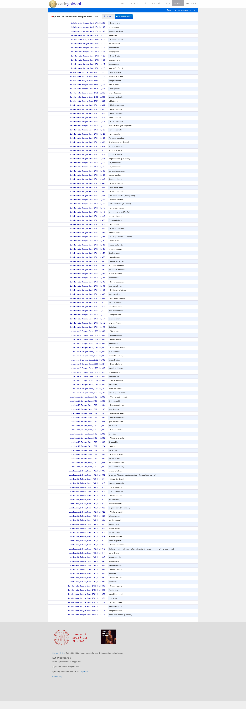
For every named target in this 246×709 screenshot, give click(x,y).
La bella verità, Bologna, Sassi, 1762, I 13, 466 (87, 286)
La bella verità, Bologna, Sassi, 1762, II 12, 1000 (87, 471)
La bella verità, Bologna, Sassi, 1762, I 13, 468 (87, 294)
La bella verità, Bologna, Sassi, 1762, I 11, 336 (87, 97)
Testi (144, 3)
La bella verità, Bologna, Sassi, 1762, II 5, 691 (88, 352)
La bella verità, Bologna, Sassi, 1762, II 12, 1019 (87, 500)
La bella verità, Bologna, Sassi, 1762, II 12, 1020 (87, 504)
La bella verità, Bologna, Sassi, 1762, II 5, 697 (88, 376)
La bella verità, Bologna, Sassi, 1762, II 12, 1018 (87, 496)
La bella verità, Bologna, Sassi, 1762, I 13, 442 (87, 187)
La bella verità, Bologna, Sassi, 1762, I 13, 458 (87, 253)
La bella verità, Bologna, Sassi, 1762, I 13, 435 (87, 159)
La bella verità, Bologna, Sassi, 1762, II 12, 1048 (87, 569)
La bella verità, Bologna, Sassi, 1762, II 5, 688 (88, 339)
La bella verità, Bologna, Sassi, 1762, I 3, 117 (88, 64)
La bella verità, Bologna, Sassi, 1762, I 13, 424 (87, 113)
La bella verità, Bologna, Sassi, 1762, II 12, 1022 (87, 512)
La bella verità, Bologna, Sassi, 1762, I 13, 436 (87, 163)
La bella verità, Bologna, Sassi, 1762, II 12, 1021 (87, 508)
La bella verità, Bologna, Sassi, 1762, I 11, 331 (87, 76)
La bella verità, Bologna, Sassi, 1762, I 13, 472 (87, 311)
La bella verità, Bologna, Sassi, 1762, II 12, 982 (87, 397)
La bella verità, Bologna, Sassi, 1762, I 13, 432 (87, 146)
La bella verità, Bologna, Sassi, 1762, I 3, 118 (88, 68)
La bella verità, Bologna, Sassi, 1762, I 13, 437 (87, 167)
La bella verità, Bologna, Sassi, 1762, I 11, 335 (87, 93)
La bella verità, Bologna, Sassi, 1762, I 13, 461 (87, 265)
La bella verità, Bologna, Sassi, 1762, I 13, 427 (87, 126)
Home (122, 3)
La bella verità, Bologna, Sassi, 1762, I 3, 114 (88, 52)
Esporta (109, 16)
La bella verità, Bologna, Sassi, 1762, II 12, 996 (87, 454)
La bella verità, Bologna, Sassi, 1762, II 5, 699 (88, 385)
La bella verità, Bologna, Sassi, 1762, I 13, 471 (87, 307)
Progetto (132, 3)
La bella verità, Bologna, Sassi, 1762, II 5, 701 (88, 393)
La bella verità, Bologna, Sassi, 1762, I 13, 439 (87, 175)
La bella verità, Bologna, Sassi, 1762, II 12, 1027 (87, 532)
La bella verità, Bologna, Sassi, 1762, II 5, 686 (88, 331)
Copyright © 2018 (58, 653)
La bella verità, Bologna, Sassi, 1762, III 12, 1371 (86, 598)
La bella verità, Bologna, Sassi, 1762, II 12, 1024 (87, 520)
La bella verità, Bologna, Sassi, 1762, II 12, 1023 (87, 516)
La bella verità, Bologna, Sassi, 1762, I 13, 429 (87, 134)
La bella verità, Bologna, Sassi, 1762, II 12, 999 (87, 467)
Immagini (190, 3)
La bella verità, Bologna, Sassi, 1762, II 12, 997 (87, 459)
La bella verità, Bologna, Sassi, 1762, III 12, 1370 (86, 594)
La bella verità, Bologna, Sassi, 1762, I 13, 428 (87, 130)
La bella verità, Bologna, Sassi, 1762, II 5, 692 (88, 356)
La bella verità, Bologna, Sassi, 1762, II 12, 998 (87, 463)
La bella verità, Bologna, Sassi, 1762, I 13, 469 (87, 298)
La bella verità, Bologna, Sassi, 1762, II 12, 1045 (87, 557)
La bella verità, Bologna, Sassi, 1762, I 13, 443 (87, 191)
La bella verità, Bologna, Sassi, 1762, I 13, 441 (87, 183)
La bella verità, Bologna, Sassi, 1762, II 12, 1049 (87, 574)
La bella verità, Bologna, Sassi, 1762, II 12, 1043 (87, 549)
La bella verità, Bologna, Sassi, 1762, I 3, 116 (88, 60)
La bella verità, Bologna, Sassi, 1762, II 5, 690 (88, 348)
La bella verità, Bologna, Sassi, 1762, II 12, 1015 (87, 483)
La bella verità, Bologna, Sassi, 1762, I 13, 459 (87, 257)
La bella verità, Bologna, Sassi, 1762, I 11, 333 (87, 85)
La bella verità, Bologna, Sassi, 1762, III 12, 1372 (86, 602)
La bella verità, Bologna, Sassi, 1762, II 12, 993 (87, 442)
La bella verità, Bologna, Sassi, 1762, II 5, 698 (88, 380)
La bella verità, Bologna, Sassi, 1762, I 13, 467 (87, 290)
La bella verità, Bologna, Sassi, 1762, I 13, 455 (87, 241)
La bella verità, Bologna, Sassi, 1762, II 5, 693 (88, 360)
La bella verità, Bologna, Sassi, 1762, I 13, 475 (87, 323)
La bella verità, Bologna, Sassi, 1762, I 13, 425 (87, 118)
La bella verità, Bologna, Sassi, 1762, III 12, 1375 (86, 615)
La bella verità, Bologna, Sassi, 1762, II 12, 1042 (87, 545)
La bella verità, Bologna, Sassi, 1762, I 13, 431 (87, 142)
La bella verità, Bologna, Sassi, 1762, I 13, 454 (87, 237)
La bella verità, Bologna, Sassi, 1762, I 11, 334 (87, 89)
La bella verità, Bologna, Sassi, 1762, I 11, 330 (87, 72)
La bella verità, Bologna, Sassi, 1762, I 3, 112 (88, 44)
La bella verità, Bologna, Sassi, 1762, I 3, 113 (88, 48)
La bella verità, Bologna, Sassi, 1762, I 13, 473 (87, 315)
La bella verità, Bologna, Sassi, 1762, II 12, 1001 (87, 475)
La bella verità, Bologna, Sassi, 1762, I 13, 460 (87, 261)
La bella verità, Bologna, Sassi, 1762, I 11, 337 (87, 101)
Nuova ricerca (124, 16)
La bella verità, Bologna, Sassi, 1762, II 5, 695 (88, 368)
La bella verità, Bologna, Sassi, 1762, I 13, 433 (87, 150)
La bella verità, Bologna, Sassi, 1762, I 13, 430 (87, 138)
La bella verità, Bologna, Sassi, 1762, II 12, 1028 (87, 537)
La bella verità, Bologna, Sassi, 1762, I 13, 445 (87, 200)
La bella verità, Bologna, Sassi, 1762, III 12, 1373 (86, 606)
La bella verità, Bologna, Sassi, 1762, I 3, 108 (88, 27)
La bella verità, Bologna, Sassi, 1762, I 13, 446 (87, 204)
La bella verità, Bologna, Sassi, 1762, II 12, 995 (87, 450)
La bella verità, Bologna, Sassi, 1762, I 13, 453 (87, 233)
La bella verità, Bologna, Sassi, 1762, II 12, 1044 (87, 553)
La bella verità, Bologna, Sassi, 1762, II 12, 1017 (87, 491)
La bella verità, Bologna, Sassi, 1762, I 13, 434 (87, 154)
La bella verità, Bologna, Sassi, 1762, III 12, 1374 (86, 611)
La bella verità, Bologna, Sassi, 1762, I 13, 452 (87, 228)
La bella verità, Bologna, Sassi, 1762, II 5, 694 (88, 364)
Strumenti (155, 3)
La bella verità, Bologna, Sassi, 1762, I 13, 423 (87, 109)
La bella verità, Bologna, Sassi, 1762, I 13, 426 (87, 122)
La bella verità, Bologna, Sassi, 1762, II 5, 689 (88, 343)
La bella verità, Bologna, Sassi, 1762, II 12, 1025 (87, 524)
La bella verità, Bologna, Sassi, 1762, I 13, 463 (87, 274)
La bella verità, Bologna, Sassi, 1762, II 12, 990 (87, 430)
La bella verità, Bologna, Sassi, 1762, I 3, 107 (88, 23)
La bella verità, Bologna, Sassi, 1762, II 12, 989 (87, 426)
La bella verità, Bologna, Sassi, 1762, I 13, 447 (87, 208)
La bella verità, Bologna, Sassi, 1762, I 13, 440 (87, 179)
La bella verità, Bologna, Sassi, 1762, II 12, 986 (87, 413)
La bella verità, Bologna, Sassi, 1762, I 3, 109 (88, 31)
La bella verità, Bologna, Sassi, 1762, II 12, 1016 (87, 487)
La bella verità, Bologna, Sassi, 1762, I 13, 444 (87, 196)
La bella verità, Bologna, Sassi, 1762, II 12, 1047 (87, 565)
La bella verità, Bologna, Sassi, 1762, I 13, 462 (87, 270)
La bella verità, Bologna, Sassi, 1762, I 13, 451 (87, 224)
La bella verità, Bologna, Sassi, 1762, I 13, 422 (87, 105)
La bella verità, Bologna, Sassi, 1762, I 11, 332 (87, 81)
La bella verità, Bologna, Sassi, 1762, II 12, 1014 (87, 479)
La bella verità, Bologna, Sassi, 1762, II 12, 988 (87, 422)
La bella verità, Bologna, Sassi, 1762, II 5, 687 (88, 335)
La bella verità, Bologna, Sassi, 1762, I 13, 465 (87, 282)
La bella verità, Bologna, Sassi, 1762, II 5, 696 (88, 372)
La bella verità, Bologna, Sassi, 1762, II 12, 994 (87, 446)
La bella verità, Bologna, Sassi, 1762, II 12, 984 (87, 405)
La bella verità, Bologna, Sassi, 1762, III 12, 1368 (86, 586)
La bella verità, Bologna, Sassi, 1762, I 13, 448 (87, 212)
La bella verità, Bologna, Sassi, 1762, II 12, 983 (87, 401)
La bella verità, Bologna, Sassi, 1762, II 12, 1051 (87, 582)
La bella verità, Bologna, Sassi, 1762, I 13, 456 (87, 245)
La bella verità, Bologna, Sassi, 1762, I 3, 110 (88, 35)
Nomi (168, 3)
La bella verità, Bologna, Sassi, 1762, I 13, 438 (87, 171)
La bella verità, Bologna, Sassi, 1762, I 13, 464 (87, 278)
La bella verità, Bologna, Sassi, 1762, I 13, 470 (87, 302)
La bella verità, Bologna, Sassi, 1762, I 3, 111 (88, 39)
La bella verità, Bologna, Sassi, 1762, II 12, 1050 (87, 578)
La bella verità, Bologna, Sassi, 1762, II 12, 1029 (87, 541)
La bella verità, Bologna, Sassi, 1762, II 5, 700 (88, 389)
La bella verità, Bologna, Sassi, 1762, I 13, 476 (87, 327)
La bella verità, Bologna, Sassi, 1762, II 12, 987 (87, 417)
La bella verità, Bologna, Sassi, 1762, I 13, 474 (87, 319)
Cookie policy (57, 676)
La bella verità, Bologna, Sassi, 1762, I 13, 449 (87, 216)
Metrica (177, 3)
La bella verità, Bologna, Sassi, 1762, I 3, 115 (88, 56)
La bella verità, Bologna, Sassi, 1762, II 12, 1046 (87, 561)
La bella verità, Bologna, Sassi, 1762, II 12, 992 (87, 438)
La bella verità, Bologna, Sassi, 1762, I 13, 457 (87, 249)
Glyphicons (84, 671)
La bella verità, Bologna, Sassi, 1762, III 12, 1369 (86, 590)
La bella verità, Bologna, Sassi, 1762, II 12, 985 (87, 409)
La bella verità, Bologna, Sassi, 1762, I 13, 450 (87, 220)
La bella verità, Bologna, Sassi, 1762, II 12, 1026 (87, 528)
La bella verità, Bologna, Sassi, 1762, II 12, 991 (87, 434)
